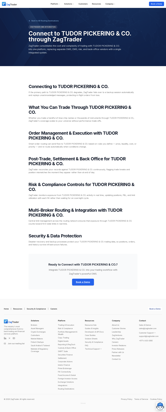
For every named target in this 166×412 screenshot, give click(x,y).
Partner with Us (118, 352)
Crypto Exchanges (38, 332)
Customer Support (146, 333)
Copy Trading (63, 338)
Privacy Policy (126, 399)
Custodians (35, 335)
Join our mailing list (16, 343)
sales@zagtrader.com (147, 328)
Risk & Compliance (65, 328)
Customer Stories (119, 328)
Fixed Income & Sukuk (67, 375)
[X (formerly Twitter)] (9, 338)
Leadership (116, 332)
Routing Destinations (66, 389)
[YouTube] (14, 338)
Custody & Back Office (67, 348)
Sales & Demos (145, 325)
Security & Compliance (36, 309)
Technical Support (92, 349)
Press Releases (118, 349)
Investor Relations (119, 345)
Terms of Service (141, 399)
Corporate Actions (65, 361)
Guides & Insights (92, 328)
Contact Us (116, 359)
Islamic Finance (64, 365)
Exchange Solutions (66, 382)
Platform (54, 4)
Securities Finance (65, 355)
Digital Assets (63, 341)
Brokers (34, 325)
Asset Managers (37, 328)
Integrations (62, 385)
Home (6, 309)
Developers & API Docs (94, 332)
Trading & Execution (66, 325)
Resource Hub (90, 325)
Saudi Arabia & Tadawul (40, 345)
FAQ (86, 345)
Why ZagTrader (118, 339)
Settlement (62, 358)
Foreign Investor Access (67, 379)
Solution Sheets (91, 339)
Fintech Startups (37, 342)
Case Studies (90, 335)
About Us (115, 325)
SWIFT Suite (63, 351)
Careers (53, 309)
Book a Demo (156, 4)
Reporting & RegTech (66, 344)
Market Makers (37, 339)
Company (109, 4)
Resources (96, 4)
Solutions (68, 4)
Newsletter (116, 356)
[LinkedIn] (5, 338)
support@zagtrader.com (148, 336)
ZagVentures (117, 335)
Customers (83, 4)
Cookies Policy (156, 399)
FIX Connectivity (64, 372)
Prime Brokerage (65, 368)
